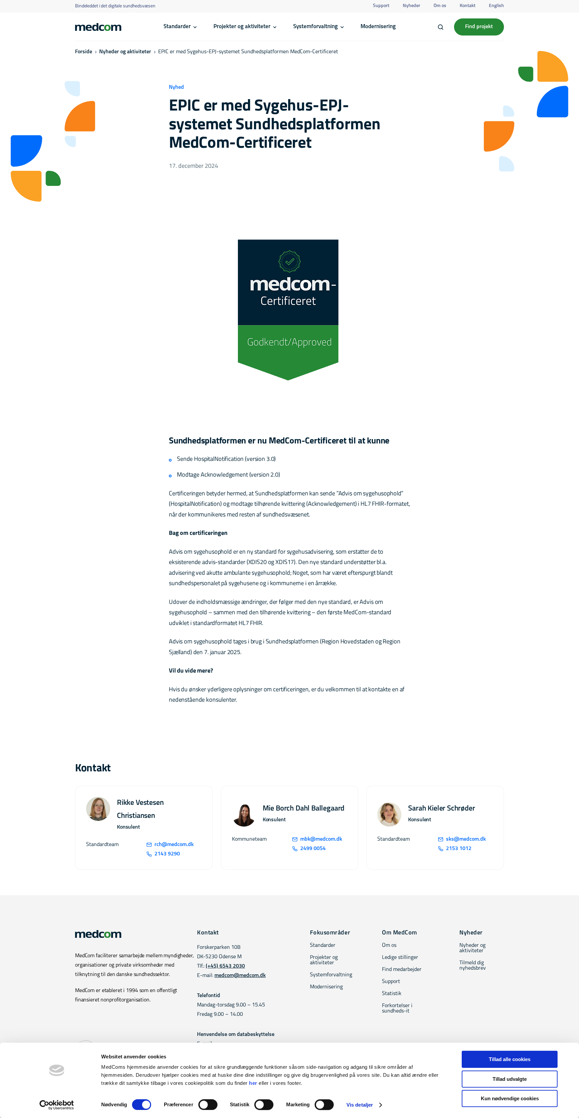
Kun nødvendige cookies (510, 1098)
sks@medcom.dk (466, 839)
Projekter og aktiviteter (241, 26)
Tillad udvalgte (510, 1079)
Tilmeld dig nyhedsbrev (472, 965)
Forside (83, 52)
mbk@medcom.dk (321, 839)
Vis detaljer (359, 1105)
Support (381, 5)
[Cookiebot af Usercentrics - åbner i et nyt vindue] (56, 1105)
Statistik (391, 993)
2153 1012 (458, 848)
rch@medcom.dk (174, 844)
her (253, 1083)
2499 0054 (313, 848)
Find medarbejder (402, 969)
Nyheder (411, 5)
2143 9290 (167, 854)
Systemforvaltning (315, 26)
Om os (440, 5)
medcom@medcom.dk (240, 975)
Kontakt (467, 5)
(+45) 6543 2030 (225, 966)
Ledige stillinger (400, 957)
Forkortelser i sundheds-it (397, 1008)
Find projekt (479, 26)
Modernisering (378, 26)
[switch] (207, 1104)
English (496, 5)
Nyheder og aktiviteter (125, 52)
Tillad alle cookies (509, 1059)
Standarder (177, 26)
